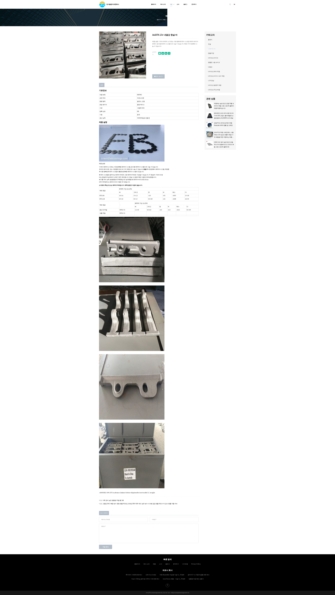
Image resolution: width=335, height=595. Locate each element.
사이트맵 (185, 564)
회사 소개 (163, 4)
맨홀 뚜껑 (211, 53)
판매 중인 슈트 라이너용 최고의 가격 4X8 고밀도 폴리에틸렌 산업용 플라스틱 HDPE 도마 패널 (224, 115)
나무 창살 (211, 80)
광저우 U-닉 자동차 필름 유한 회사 (198, 575)
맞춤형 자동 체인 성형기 (196, 579)
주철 (209, 44)
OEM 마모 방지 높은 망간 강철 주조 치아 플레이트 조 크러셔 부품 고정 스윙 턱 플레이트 (224, 144)
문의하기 (194, 4)
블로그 (185, 4)
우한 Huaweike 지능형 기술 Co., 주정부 (172, 575)
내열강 (210, 67)
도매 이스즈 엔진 (151, 575)
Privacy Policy (196, 564)
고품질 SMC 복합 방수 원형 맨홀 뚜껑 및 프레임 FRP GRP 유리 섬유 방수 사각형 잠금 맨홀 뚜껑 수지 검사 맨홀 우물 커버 (139, 504)
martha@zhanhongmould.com (181, 592)
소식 (178, 4)
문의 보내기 (159, 76)
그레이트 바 (170, 19)
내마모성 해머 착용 (214, 71)
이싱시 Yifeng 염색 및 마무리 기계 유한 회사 (145, 579)
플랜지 (210, 39)
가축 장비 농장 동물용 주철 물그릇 (113, 500)
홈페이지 (153, 4)
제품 (171, 4)
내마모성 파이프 (213, 58)
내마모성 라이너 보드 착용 (216, 76)
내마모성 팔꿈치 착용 (214, 85)
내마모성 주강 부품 (214, 90)
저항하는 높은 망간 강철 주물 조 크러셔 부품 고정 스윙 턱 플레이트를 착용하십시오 (224, 106)
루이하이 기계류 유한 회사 (134, 575)
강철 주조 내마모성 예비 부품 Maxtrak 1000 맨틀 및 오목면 (223, 124)
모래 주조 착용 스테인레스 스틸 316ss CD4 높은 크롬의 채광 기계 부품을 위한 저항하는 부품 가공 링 (224, 134)
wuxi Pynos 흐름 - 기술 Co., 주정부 (174, 579)
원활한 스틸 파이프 (214, 62)
